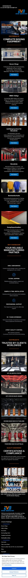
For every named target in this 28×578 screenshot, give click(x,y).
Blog (2, 549)
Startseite (3, 542)
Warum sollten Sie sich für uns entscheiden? (12, 546)
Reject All (14, 575)
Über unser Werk (5, 544)
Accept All (14, 568)
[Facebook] (11, 2)
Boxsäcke (3, 530)
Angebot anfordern (6, 535)
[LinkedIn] (15, 2)
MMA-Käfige (4, 528)
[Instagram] (13, 2)
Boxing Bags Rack (5, 533)
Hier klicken (14, 74)
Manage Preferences (14, 571)
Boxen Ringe (4, 526)
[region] (14, 566)
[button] (14, 18)
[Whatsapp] (17, 2)
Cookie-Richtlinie (7, 564)
